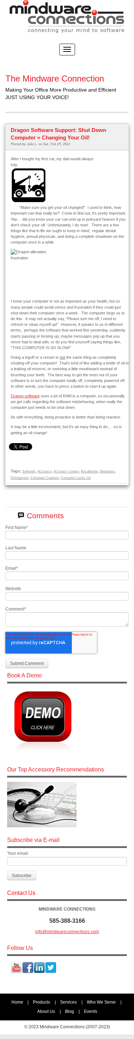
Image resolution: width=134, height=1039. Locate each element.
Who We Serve (101, 1002)
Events (90, 1011)
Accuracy (44, 471)
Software (28, 471)
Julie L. (32, 144)
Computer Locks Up (76, 478)
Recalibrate (89, 471)
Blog (69, 1011)
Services (68, 1002)
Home (17, 1002)
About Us (46, 1011)
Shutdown (107, 471)
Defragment (19, 478)
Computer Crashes (44, 478)
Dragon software (25, 396)
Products (41, 1002)
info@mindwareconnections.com (67, 931)
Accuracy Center (66, 471)
